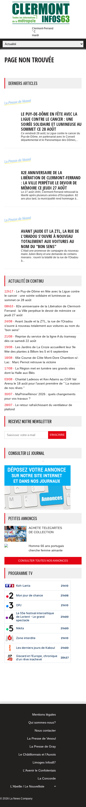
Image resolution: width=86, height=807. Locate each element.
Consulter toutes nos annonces (43, 560)
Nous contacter (45, 730)
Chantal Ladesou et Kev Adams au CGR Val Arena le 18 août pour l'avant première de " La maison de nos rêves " (42, 383)
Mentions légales (44, 714)
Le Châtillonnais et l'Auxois (37, 754)
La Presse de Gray (43, 746)
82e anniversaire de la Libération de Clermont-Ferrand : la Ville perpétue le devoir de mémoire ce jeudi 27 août (50, 180)
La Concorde (47, 778)
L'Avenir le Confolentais (39, 770)
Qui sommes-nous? (42, 722)
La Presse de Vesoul (41, 738)
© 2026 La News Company (16, 798)
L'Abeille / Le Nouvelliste (27, 786)
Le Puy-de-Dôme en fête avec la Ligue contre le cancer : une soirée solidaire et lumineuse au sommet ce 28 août (51, 121)
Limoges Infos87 (44, 762)
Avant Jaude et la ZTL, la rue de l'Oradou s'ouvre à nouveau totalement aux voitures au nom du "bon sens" (50, 238)
